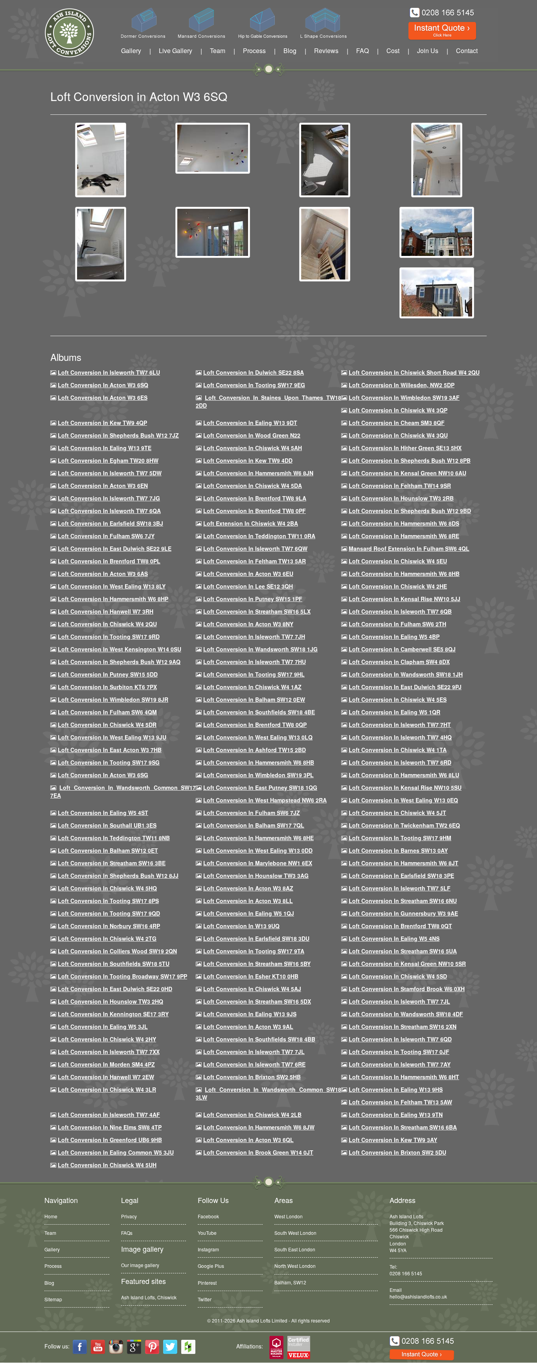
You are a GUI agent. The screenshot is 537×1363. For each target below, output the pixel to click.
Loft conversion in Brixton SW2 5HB (252, 1077)
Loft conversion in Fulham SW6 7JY (106, 536)
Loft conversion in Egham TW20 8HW (108, 460)
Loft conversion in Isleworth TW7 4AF (109, 1114)
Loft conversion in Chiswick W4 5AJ (252, 989)
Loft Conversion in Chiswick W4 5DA (252, 485)
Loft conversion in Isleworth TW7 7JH (254, 636)
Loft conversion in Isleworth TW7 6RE (254, 1064)
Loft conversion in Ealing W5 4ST (103, 813)
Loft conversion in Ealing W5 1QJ (248, 913)
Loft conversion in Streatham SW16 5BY (257, 964)
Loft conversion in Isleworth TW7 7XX (109, 1052)
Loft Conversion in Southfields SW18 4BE (259, 712)
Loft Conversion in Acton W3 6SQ (103, 385)
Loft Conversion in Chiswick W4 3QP (398, 410)
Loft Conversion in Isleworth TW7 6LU (109, 372)
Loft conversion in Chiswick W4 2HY (107, 1039)
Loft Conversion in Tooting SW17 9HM (400, 838)
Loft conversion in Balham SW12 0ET (108, 850)
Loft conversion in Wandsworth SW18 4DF (406, 1014)
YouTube (207, 1232)
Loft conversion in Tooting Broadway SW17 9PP (122, 976)
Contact (467, 50)
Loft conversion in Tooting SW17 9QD (109, 913)
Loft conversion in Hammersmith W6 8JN (258, 473)
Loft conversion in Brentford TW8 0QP (255, 724)
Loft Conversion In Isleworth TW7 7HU (254, 662)
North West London (295, 1265)
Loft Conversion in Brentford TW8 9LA (254, 498)
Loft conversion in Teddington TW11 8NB (114, 838)
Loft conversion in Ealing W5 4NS (394, 938)
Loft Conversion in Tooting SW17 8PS (108, 901)
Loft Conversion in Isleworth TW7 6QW (255, 548)
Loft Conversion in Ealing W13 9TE (104, 448)
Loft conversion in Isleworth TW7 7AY (400, 1064)
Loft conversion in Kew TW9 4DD (247, 460)
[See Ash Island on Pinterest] (152, 1347)
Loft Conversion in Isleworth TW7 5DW (110, 473)
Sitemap (53, 1299)
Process (254, 50)
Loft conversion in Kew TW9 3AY (393, 1140)
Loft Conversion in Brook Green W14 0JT (258, 1152)
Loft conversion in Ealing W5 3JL (103, 1026)
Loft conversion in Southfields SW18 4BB (259, 1039)
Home (50, 1216)
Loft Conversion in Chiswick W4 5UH (107, 1165)
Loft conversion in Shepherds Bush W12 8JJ (118, 875)
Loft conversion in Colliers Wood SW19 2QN (117, 951)
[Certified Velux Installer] (299, 1348)
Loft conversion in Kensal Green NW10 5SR (407, 964)
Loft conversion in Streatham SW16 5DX (257, 1001)
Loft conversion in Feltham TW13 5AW (400, 1102)
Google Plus (211, 1265)
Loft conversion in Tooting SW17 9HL (254, 674)
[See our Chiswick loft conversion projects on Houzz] (188, 1347)
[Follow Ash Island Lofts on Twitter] (170, 1347)
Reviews (326, 50)
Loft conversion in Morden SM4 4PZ (106, 1064)
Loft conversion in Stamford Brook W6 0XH (407, 989)
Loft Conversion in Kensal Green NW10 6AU (407, 473)
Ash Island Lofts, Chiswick (149, 1297)
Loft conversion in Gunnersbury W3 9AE (403, 913)
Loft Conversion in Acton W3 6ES (102, 397)
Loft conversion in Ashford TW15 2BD (254, 750)
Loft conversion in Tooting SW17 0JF (399, 1052)
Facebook (208, 1216)
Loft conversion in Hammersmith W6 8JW (258, 1127)
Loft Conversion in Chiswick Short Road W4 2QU (414, 372)
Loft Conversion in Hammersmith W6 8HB (404, 574)
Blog (289, 50)
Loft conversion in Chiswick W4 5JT (397, 813)
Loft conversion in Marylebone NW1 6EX (257, 863)
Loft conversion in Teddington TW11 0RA (259, 536)
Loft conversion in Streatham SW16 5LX (257, 611)
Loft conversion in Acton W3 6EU (248, 574)
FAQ (362, 50)
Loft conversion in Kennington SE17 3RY (113, 1014)
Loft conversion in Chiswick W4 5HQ (107, 888)
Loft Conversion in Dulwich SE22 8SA (253, 372)
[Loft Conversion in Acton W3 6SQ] (100, 159)
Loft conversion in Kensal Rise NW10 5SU (405, 787)
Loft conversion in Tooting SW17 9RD (109, 636)
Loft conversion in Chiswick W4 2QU (107, 624)
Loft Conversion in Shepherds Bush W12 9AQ (119, 662)
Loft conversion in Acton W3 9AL (248, 1026)
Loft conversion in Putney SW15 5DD (108, 674)
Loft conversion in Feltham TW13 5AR (254, 561)
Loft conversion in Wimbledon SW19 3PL (258, 775)
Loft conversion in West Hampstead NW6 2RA (265, 800)
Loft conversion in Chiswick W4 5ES (398, 699)
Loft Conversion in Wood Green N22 (251, 435)
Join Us (427, 50)
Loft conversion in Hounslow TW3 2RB (401, 498)
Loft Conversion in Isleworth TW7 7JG (109, 498)
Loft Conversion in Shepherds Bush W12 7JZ (118, 435)
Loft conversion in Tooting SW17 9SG (109, 762)
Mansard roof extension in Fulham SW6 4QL (409, 548)
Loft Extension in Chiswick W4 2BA (250, 523)
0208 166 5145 (406, 1273)
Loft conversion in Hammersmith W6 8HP (113, 599)
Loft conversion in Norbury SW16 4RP (109, 926)
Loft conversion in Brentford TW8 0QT (400, 926)
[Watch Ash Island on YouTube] (98, 1347)
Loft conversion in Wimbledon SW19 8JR (113, 699)
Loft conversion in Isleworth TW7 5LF (400, 888)
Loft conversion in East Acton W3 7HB (110, 750)
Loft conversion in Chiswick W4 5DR (107, 724)
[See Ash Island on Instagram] (116, 1347)
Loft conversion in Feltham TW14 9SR (400, 485)
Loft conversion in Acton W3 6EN (103, 485)
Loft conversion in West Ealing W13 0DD (258, 850)
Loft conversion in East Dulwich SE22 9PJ (405, 687)
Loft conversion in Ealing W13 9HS (396, 1089)
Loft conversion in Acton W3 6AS (103, 574)
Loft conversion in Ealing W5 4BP (394, 636)
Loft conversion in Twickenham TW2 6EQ (404, 825)
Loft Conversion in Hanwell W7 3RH (105, 611)
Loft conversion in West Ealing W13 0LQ (258, 737)
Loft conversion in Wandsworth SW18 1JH (406, 674)
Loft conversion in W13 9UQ (241, 926)
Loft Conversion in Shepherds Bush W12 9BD (410, 511)
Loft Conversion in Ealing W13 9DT (250, 423)
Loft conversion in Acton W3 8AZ (248, 888)
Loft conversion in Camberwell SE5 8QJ (402, 649)
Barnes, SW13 (289, 1282)
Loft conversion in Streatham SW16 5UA (403, 951)
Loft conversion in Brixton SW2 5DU (397, 1152)
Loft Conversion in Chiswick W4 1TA (398, 750)
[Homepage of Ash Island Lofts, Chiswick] (63, 33)
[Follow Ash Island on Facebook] (80, 1347)
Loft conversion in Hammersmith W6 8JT (403, 863)
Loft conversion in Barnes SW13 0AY (398, 850)
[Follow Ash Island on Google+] (134, 1347)
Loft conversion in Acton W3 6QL (248, 1140)
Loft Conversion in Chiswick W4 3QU (398, 435)
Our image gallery (140, 1265)
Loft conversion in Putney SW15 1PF (252, 599)
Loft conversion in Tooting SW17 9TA (253, 951)
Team (217, 50)
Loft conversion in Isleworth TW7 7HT (400, 724)
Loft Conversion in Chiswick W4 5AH (252, 448)
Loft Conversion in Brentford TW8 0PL (109, 561)
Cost (392, 50)
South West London (295, 1232)
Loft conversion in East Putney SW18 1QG (260, 787)
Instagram (208, 1249)
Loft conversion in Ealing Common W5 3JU (116, 1152)
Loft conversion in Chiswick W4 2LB (252, 1114)
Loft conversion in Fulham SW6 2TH (397, 624)
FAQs (126, 1232)
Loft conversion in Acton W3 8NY (248, 624)
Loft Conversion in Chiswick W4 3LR (107, 1089)
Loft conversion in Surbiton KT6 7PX (107, 687)
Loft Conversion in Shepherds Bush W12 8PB (410, 460)
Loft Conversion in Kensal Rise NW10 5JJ (404, 599)
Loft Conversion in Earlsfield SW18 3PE (401, 875)
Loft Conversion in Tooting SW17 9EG (254, 385)
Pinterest (207, 1282)
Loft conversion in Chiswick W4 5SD (398, 976)
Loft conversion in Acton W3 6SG (103, 775)
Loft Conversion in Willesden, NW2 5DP (401, 385)
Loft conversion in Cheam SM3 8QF (397, 423)
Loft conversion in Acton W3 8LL (248, 901)
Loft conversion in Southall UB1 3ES (107, 825)
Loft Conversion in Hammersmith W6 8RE (404, 536)
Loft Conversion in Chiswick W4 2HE (398, 586)
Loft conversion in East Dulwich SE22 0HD (115, 989)
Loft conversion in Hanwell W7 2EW (106, 1077)
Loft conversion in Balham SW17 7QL (253, 825)
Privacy (129, 1216)
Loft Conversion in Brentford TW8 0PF (254, 511)
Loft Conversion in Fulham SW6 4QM (107, 712)
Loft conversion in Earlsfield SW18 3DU (256, 938)
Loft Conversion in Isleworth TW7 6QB (400, 611)
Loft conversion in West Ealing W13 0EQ (403, 800)
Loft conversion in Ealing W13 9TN (396, 1114)
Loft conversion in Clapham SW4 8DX (399, 662)
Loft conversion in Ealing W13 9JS (249, 1014)
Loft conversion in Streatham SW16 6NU (403, 901)
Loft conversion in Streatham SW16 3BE (112, 863)
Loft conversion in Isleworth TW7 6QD (400, 1039)
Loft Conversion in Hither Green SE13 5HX (405, 448)
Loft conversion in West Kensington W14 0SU (119, 649)
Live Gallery (175, 50)
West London (288, 1216)
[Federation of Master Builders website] (276, 1348)
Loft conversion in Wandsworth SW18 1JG (260, 649)
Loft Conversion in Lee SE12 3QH (248, 586)
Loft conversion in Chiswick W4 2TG (107, 938)
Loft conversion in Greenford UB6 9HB (110, 1140)
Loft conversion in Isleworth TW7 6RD (400, 762)
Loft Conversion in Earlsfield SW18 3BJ (110, 523)
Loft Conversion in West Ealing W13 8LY (112, 586)
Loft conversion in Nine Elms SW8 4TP (110, 1127)
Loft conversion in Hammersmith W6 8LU (404, 775)
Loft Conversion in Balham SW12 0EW (254, 699)
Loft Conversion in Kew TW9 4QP (102, 423)
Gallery (131, 50)
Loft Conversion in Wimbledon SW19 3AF (404, 397)
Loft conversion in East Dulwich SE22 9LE (114, 548)
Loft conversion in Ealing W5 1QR (394, 712)
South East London (294, 1249)
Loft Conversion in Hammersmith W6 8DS (404, 523)
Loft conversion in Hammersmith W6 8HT (404, 1077)
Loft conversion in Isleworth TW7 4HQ (400, 737)
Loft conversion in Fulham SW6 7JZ (251, 813)
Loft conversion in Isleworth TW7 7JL (399, 1001)
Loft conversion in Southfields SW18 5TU (113, 964)
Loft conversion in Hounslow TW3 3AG (256, 875)
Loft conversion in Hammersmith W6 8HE (258, 838)
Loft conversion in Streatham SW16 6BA (403, 1127)
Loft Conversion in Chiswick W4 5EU (398, 561)
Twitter (204, 1299)
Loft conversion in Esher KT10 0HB (250, 976)
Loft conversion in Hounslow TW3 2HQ (110, 1001)
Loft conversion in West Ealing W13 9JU (112, 737)
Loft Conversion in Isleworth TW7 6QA (109, 511)
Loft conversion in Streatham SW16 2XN (402, 1026)
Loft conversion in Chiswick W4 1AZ (252, 687)
